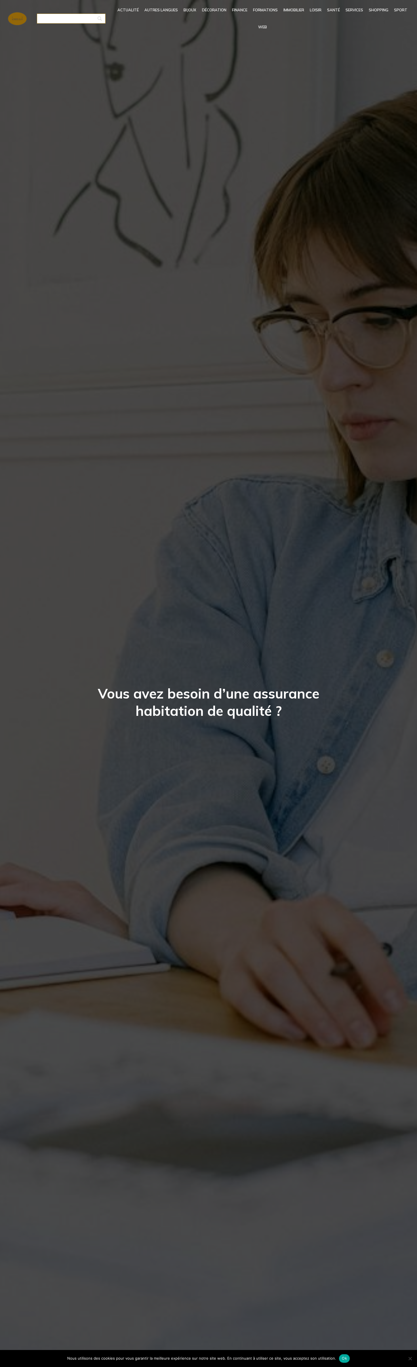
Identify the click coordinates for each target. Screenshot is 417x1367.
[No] (410, 1358)
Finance (239, 10)
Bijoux (190, 10)
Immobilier (293, 10)
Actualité (128, 10)
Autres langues (161, 10)
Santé (333, 10)
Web (262, 27)
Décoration (214, 10)
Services (354, 10)
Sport (400, 10)
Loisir (315, 10)
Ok (344, 1358)
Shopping (378, 10)
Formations (265, 10)
